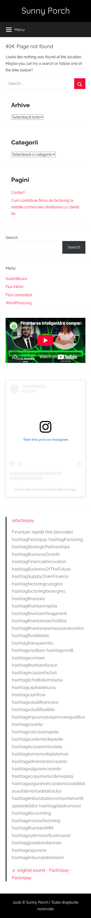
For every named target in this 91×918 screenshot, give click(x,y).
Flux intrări (14, 286)
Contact (18, 192)
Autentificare (16, 278)
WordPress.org (19, 303)
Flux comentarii (19, 295)
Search (12, 237)
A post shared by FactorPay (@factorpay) (45, 489)
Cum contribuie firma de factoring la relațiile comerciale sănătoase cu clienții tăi (45, 207)
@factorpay (23, 520)
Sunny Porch (45, 10)
